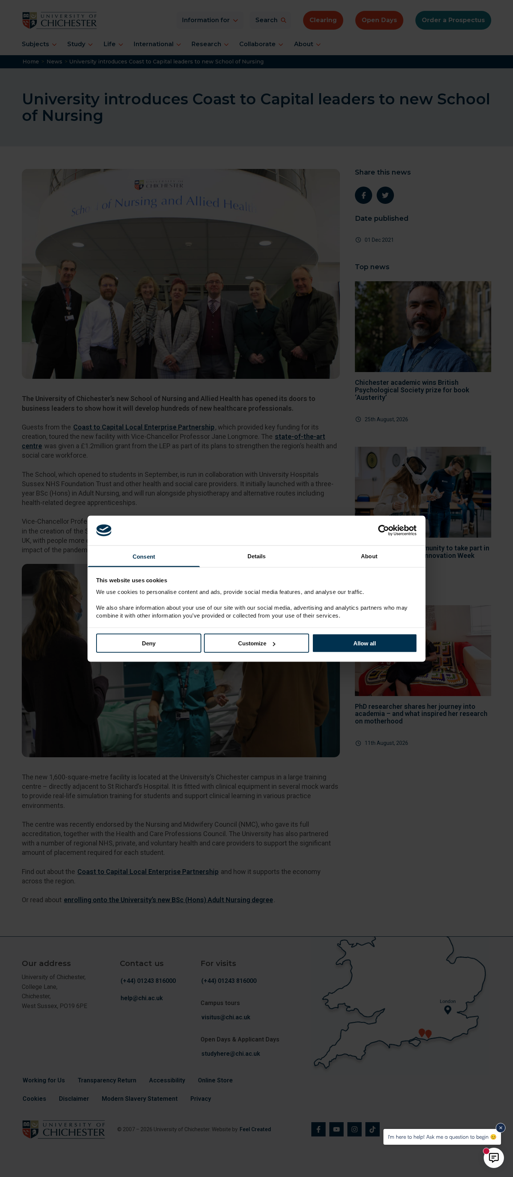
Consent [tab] (144, 556)
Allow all (364, 643)
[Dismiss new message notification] (500, 1128)
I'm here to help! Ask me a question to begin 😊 (442, 1136)
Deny (148, 643)
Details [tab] (256, 556)
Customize (252, 643)
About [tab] (369, 556)
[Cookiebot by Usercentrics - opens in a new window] (384, 530)
